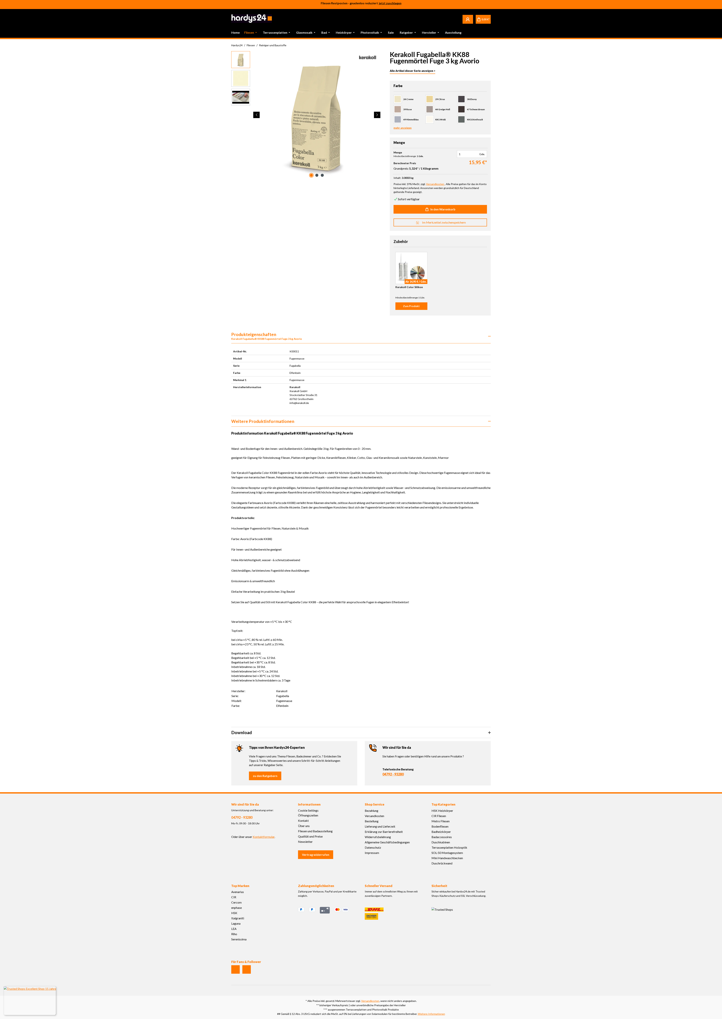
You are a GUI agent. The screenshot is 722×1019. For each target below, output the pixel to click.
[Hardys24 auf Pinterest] (246, 969)
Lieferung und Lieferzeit (380, 826)
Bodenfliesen (440, 826)
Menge (398, 152)
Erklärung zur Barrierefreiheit (384, 831)
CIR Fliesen (439, 816)
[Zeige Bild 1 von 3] (311, 175)
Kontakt (303, 820)
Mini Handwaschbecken (447, 858)
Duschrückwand (442, 863)
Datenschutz (373, 847)
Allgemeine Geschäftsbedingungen (387, 842)
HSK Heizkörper (442, 810)
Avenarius (237, 892)
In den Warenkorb (442, 209)
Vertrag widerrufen (315, 854)
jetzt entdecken (390, 4)
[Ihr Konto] (468, 19)
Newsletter (305, 841)
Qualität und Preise (310, 836)
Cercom (236, 902)
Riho (234, 934)
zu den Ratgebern (265, 776)
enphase (236, 907)
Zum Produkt (411, 306)
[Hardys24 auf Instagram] (235, 969)
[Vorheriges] (256, 115)
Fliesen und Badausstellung (315, 831)
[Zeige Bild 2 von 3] (316, 175)
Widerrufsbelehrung (378, 837)
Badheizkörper (441, 831)
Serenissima (238, 939)
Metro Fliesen (441, 821)
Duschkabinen (441, 842)
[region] (306, 115)
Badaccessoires (442, 837)
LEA (234, 928)
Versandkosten (374, 816)
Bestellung (371, 821)
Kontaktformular (264, 836)
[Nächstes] (377, 115)
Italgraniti (237, 918)
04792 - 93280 (393, 774)
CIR (233, 897)
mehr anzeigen (403, 127)
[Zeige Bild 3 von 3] (322, 175)
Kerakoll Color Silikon (409, 287)
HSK (234, 913)
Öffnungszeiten (308, 815)
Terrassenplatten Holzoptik (449, 847)
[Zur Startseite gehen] (251, 18)
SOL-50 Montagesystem (447, 852)
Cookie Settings (308, 810)
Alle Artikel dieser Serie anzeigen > (412, 70)
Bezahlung (371, 810)
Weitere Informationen (431, 1013)
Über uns (304, 826)
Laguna (235, 923)
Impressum (372, 852)
